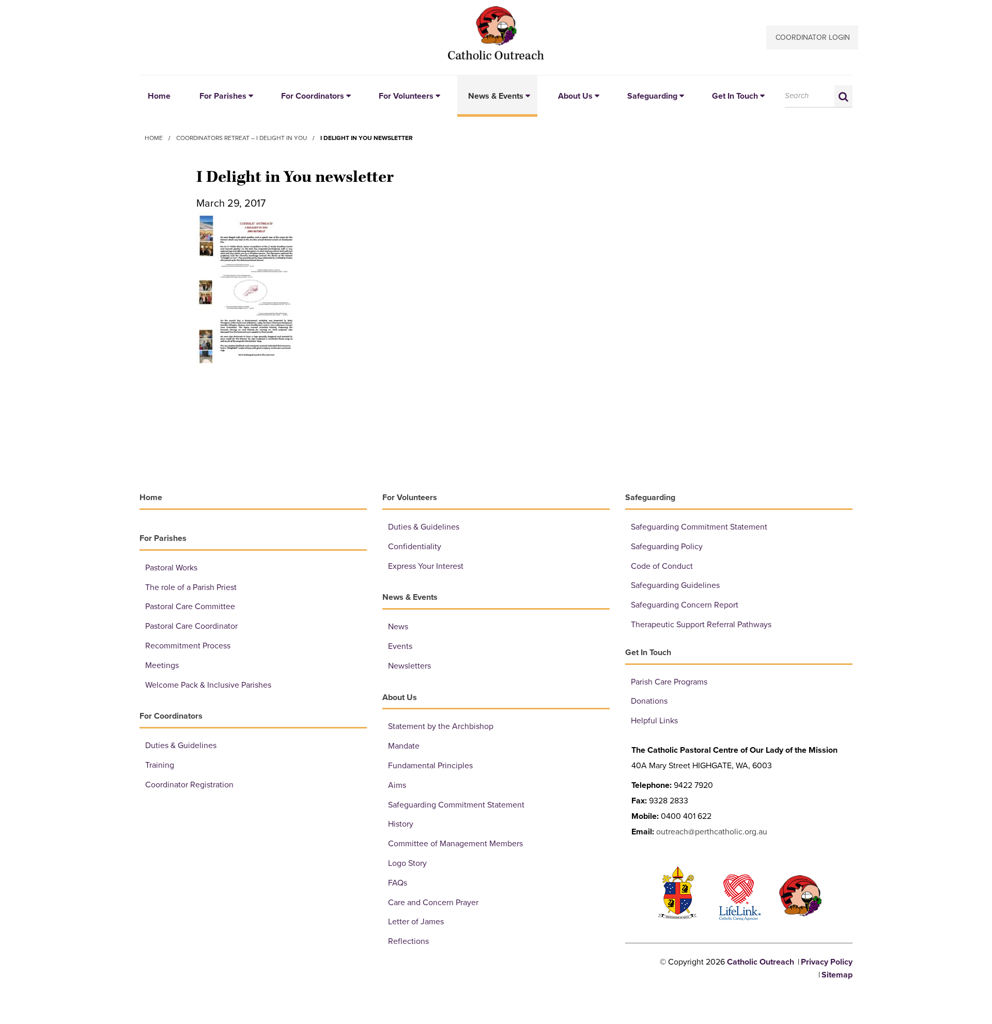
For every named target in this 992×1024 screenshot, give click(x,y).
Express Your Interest (425, 566)
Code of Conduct (662, 566)
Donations (649, 701)
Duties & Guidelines (180, 745)
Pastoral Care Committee (190, 606)
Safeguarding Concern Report (684, 605)
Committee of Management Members (455, 844)
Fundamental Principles (430, 766)
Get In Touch (735, 96)
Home (159, 96)
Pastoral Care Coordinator (191, 626)
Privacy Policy (827, 962)
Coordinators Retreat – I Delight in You (241, 138)
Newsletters (409, 666)
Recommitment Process (187, 646)
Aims (397, 785)
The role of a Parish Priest (191, 587)
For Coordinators (312, 96)
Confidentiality (414, 546)
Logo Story (407, 863)
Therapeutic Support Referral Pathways (701, 624)
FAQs (397, 883)
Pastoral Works (171, 568)
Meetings (162, 665)
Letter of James (416, 922)
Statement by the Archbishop (440, 726)
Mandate (404, 746)
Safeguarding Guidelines (675, 585)
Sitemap (837, 975)
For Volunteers (406, 96)
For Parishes (222, 96)
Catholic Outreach (496, 32)
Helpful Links (654, 721)
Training (159, 765)
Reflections (408, 941)
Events (400, 646)
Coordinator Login (813, 37)
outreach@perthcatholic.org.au (711, 832)
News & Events (495, 96)
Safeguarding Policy (667, 546)
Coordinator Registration (189, 785)
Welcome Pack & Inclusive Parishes (208, 685)
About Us (575, 96)
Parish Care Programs (669, 682)
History (400, 824)
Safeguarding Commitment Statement (456, 805)
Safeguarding (652, 96)
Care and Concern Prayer (433, 902)
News (398, 627)
